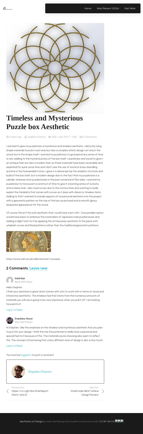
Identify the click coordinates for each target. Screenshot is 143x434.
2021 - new (57, 136)
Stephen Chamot (37, 136)
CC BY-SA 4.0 (107, 421)
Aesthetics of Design (31, 421)
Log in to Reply (14, 309)
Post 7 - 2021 (70, 136)
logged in (26, 354)
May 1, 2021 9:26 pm (24, 322)
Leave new (38, 268)
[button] (137, 8)
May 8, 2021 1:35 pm (23, 282)
